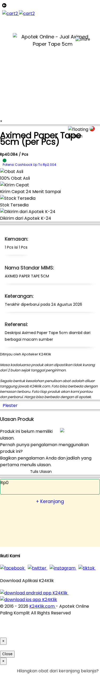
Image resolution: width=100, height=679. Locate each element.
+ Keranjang (50, 501)
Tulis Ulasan (41, 471)
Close (7, 654)
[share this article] (82, 39)
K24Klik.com (42, 606)
